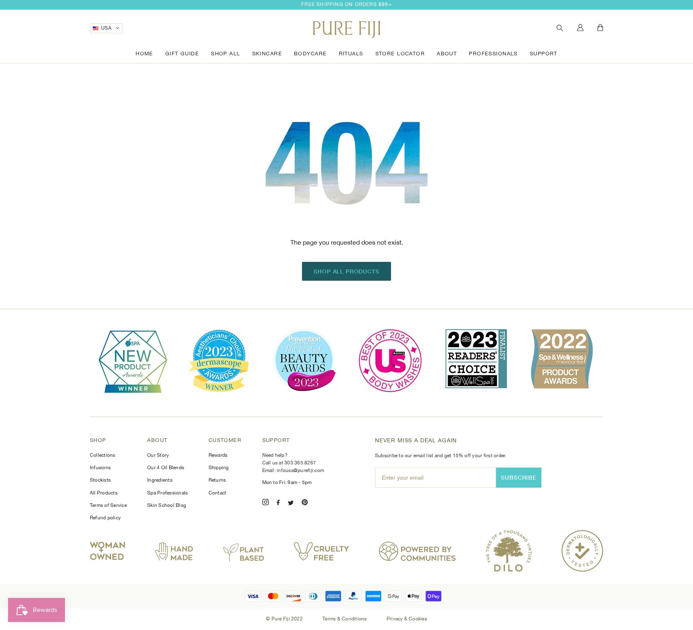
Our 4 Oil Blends (165, 467)
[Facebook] (278, 503)
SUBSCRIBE (519, 477)
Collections (103, 455)
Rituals (351, 54)
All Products (104, 493)
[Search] (560, 28)
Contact (218, 493)
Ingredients (159, 480)
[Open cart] (600, 28)
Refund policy (105, 518)
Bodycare (310, 54)
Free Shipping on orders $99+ (346, 4)
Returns (217, 480)
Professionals (493, 54)
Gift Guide (182, 54)
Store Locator (400, 54)
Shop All (225, 54)
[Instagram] (265, 503)
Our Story (158, 455)
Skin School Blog (166, 505)
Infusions (100, 467)
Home (144, 54)
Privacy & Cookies (407, 619)
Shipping (219, 467)
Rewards (218, 455)
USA (106, 28)
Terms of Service (108, 505)
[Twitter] (291, 503)
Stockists (100, 480)
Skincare (267, 54)
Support (543, 54)
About (447, 54)
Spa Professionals (167, 493)
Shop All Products (346, 271)
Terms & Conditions (345, 619)
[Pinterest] (305, 503)
